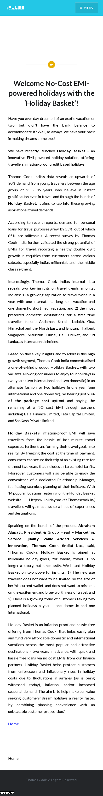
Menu (89, 7)
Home (13, 723)
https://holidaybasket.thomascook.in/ (61, 499)
